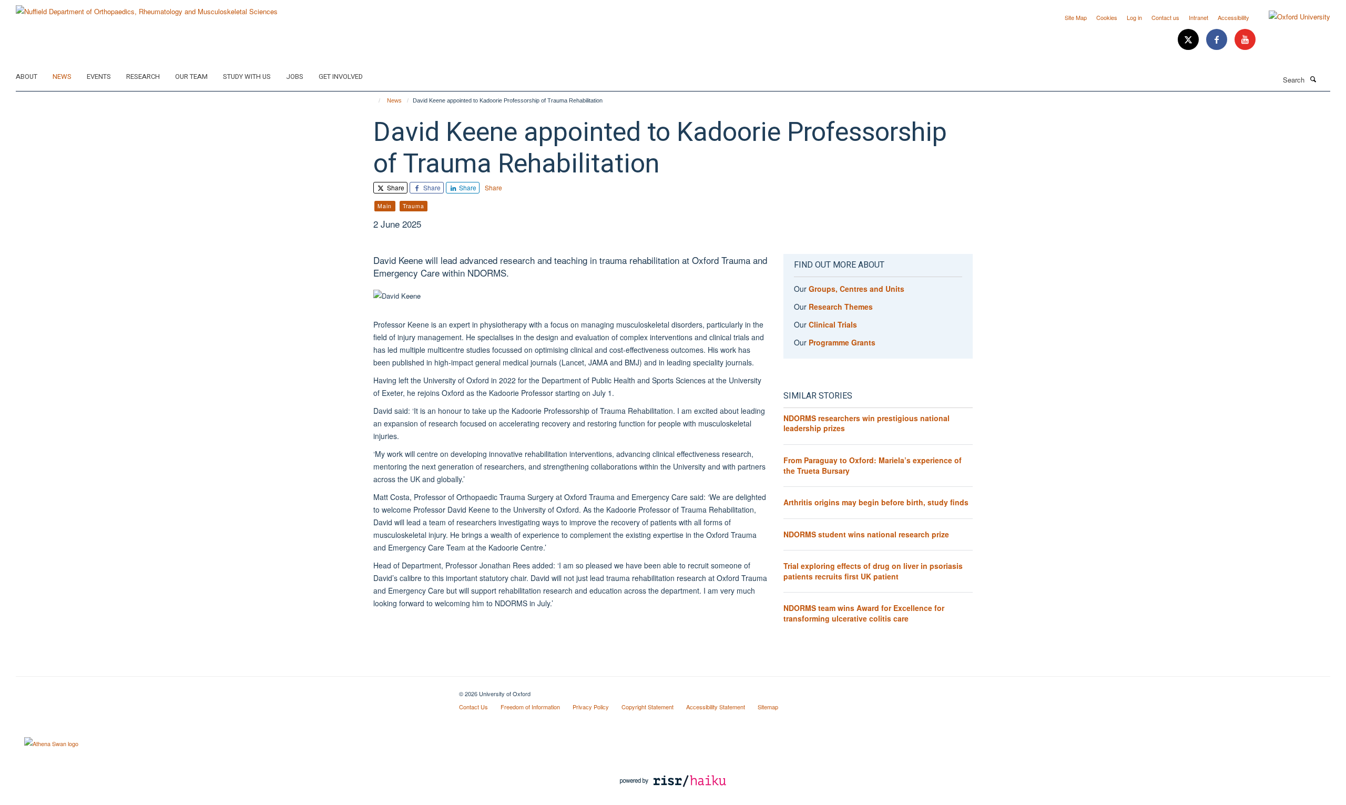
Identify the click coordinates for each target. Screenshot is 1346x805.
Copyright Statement (647, 706)
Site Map (1076, 17)
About (26, 76)
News (62, 76)
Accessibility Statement (715, 706)
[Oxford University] (1291, 17)
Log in (1134, 17)
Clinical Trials (833, 324)
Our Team (191, 76)
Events (99, 76)
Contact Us (473, 706)
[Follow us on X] (1189, 40)
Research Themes (841, 306)
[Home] (374, 100)
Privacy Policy (591, 706)
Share (394, 187)
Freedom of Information (530, 706)
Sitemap (768, 706)
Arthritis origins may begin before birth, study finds (875, 502)
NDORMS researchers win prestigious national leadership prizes (866, 423)
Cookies (1106, 17)
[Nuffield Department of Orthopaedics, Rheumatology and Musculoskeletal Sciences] (147, 8)
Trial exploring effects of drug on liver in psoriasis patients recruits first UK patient (873, 571)
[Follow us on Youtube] (1245, 40)
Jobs (294, 76)
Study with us (247, 76)
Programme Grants (842, 342)
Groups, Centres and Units (856, 288)
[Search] (1313, 79)
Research (143, 76)
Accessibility (1233, 17)
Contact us (1165, 17)
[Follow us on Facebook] (1217, 40)
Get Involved (341, 76)
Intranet (1198, 17)
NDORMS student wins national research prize (866, 534)
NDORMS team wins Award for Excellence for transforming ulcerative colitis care (863, 613)
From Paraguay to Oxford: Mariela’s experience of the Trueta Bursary (872, 465)
